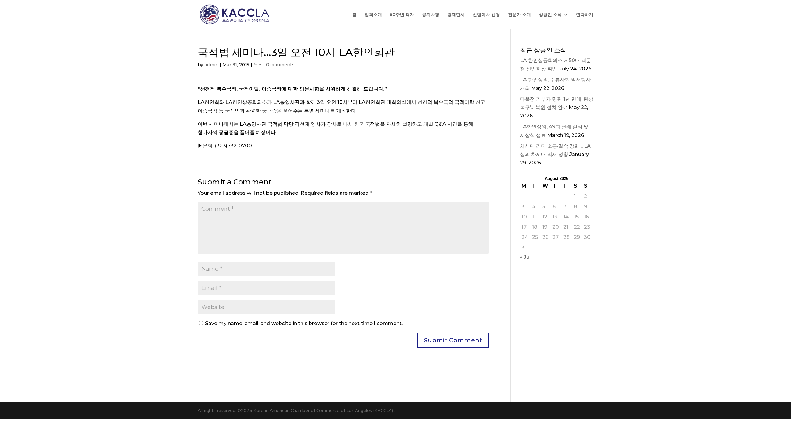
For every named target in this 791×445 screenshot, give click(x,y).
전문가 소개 (519, 14)
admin (211, 64)
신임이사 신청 (486, 14)
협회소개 (373, 14)
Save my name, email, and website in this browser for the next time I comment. (304, 323)
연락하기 (584, 14)
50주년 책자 (402, 14)
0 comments (280, 64)
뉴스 (257, 64)
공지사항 (430, 14)
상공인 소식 (550, 14)
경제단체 (456, 14)
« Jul (525, 257)
